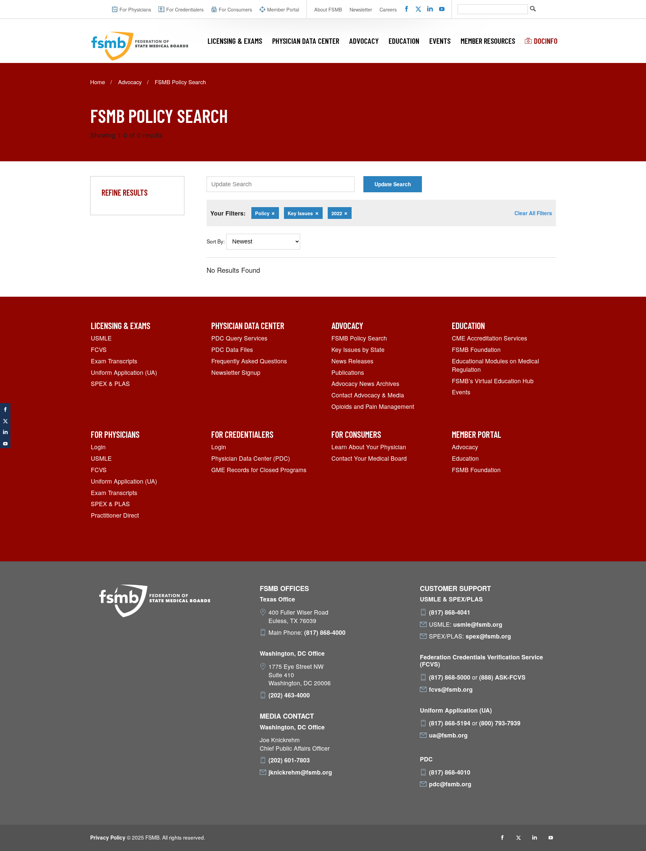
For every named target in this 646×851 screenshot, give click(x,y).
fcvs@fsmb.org (451, 689)
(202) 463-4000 (289, 695)
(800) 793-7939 (500, 723)
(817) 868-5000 (449, 677)
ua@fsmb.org (448, 735)
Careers (388, 9)
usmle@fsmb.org (477, 624)
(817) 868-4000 (325, 632)
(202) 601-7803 (289, 760)
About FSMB (328, 9)
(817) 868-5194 (449, 723)
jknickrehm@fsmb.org (300, 772)
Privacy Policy (107, 837)
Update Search (392, 184)
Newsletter (361, 9)
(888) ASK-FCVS (502, 677)
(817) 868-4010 (449, 772)
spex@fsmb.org (488, 636)
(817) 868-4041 (449, 612)
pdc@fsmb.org (450, 784)
